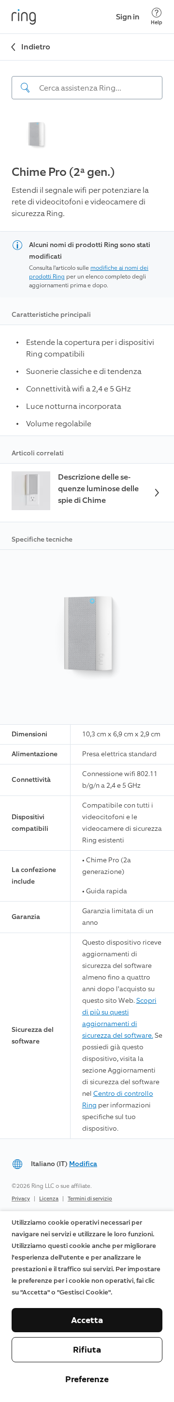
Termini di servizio (90, 1198)
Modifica (83, 1163)
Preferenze (87, 1379)
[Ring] (24, 17)
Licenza (48, 1198)
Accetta (87, 1320)
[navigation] (87, 80)
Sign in (127, 16)
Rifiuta (87, 1349)
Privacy (21, 1198)
